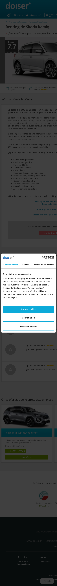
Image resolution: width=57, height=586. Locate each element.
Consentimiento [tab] (10, 265)
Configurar (27, 318)
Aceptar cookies (28, 309)
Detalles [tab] (26, 265)
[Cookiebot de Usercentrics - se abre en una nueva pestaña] (42, 257)
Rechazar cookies (28, 326)
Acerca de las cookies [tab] (44, 265)
